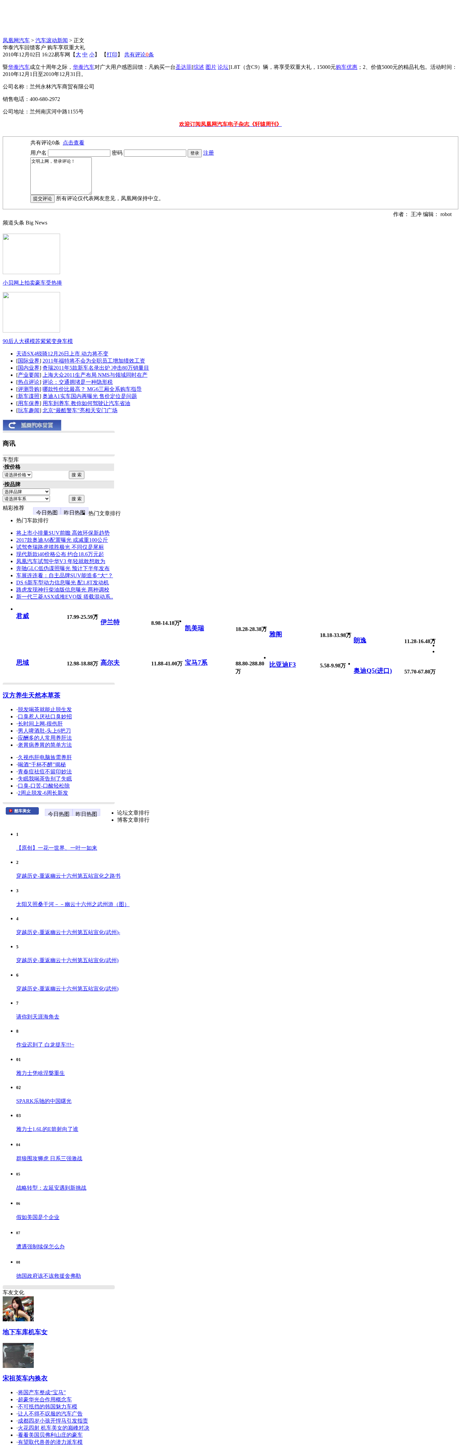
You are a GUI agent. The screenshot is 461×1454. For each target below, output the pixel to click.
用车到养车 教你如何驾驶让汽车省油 (86, 403)
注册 (208, 153)
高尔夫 (110, 662)
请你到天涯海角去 (37, 1017)
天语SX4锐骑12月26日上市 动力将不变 (62, 353)
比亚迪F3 (282, 664)
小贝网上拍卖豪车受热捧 (32, 283)
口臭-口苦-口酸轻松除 (44, 786)
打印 (112, 54)
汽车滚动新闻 (51, 40)
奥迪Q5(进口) (373, 670)
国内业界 (28, 368)
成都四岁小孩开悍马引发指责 (53, 1421)
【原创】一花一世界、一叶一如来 (56, 848)
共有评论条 (139, 54)
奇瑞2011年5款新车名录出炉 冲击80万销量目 (96, 368)
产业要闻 (28, 375)
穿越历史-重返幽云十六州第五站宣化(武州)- (68, 932)
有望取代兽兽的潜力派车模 (50, 1442)
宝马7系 (196, 662)
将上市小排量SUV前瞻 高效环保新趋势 (63, 533)
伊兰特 (110, 622)
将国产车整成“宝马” (42, 1392)
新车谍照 (28, 396)
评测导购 (28, 389)
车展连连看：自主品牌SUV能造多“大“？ (64, 575)
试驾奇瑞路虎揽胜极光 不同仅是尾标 (60, 547)
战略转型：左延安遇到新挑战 (51, 1188)
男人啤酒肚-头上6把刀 (44, 731)
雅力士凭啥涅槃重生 (40, 1073)
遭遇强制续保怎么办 (40, 1246)
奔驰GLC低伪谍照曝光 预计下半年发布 (63, 568)
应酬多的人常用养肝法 (45, 738)
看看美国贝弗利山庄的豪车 (50, 1435)
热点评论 (28, 382)
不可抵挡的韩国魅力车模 (47, 1406)
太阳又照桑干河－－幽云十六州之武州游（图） (73, 904)
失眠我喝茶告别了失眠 (45, 779)
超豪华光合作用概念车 (45, 1399)
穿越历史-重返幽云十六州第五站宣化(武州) (67, 960)
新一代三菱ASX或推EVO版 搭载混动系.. (64, 597)
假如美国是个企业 (37, 1217)
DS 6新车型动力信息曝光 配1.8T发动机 (62, 582)
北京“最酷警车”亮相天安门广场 (80, 410)
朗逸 (360, 640)
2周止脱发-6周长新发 (43, 793)
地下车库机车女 (25, 1332)
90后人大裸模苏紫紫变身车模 (38, 341)
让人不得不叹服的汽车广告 (50, 1414)
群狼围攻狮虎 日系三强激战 (49, 1158)
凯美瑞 (194, 628)
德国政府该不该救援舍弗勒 (48, 1276)
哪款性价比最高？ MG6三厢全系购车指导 (92, 389)
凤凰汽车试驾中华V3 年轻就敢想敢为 (60, 561)
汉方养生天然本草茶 (31, 695)
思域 (22, 662)
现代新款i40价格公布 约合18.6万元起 (60, 554)
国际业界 (28, 361)
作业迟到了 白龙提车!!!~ (45, 1045)
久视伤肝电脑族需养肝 (45, 757)
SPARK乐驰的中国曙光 (44, 1101)
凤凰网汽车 (16, 40)
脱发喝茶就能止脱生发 (45, 709)
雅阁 (275, 634)
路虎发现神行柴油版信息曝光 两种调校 (62, 589)
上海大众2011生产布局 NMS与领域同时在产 (95, 375)
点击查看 (73, 143)
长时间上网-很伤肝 (40, 723)
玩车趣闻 (28, 410)
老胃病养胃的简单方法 (45, 745)
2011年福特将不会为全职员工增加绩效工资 (94, 361)
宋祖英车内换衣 (25, 1378)
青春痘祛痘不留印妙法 (45, 771)
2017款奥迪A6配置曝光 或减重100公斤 (62, 540)
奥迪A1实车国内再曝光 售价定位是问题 (90, 396)
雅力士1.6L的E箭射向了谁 (47, 1129)
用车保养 (28, 403)
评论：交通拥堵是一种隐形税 (78, 382)
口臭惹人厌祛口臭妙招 (45, 716)
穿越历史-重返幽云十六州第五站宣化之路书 (68, 876)
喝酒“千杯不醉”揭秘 (42, 764)
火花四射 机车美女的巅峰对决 (53, 1428)
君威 (22, 615)
